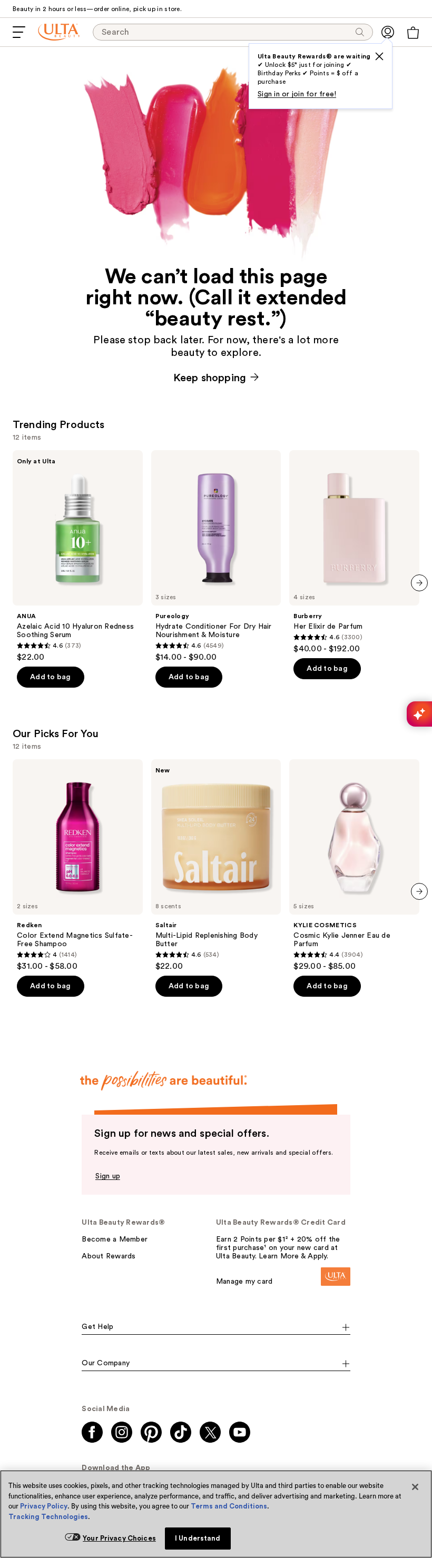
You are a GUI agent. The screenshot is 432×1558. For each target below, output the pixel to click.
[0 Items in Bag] (413, 32)
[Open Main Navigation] (19, 32)
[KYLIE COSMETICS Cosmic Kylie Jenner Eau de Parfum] (354, 865)
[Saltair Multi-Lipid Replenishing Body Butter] (216, 865)
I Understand (198, 1538)
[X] (379, 56)
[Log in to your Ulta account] (387, 32)
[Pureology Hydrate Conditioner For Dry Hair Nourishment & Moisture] (216, 556)
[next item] (419, 582)
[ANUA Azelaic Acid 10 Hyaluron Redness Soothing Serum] (78, 556)
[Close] (415, 1487)
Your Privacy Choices (119, 1538)
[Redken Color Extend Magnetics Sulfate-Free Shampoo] (78, 865)
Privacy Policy (43, 1506)
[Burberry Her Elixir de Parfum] (354, 552)
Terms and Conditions (229, 1506)
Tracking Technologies (48, 1516)
